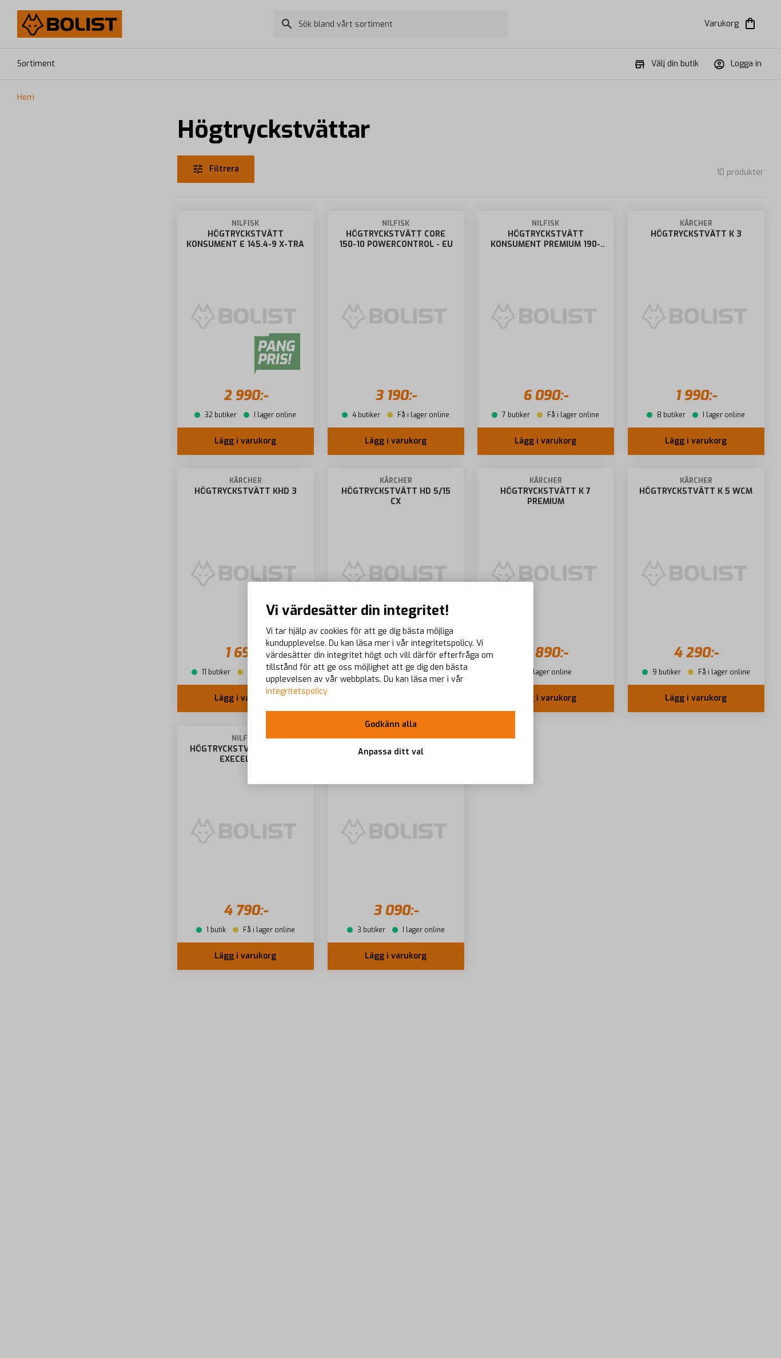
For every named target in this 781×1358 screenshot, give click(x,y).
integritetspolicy (297, 691)
